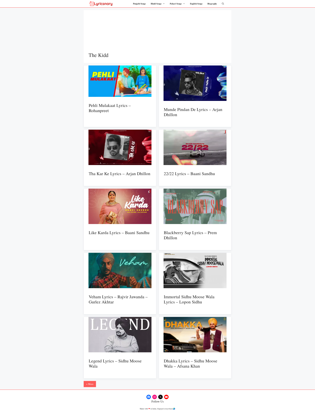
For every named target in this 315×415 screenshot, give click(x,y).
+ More (90, 384)
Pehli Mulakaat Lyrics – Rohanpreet (110, 107)
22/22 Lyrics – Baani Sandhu (189, 173)
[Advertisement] (157, 33)
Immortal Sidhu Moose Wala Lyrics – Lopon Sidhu (189, 299)
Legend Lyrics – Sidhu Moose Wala (115, 363)
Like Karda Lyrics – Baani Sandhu (119, 232)
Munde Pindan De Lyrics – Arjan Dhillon (193, 111)
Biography (212, 3)
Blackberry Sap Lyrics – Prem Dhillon (190, 235)
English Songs (196, 3)
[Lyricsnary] (101, 3)
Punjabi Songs (139, 3)
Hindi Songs (156, 3)
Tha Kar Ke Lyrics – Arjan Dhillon (119, 173)
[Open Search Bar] (222, 3)
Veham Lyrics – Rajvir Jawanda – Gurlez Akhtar (118, 299)
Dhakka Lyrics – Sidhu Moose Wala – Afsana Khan (190, 363)
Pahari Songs (176, 3)
